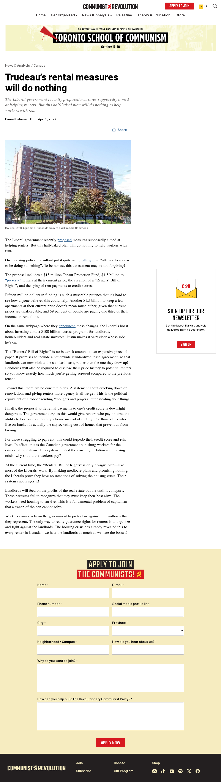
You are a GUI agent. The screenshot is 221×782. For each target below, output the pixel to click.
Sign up (186, 345)
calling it (88, 259)
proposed (64, 239)
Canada (40, 65)
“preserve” (14, 280)
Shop (156, 763)
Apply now (110, 743)
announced (67, 325)
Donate (119, 763)
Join (79, 763)
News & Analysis (17, 65)
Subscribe (84, 771)
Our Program (123, 771)
